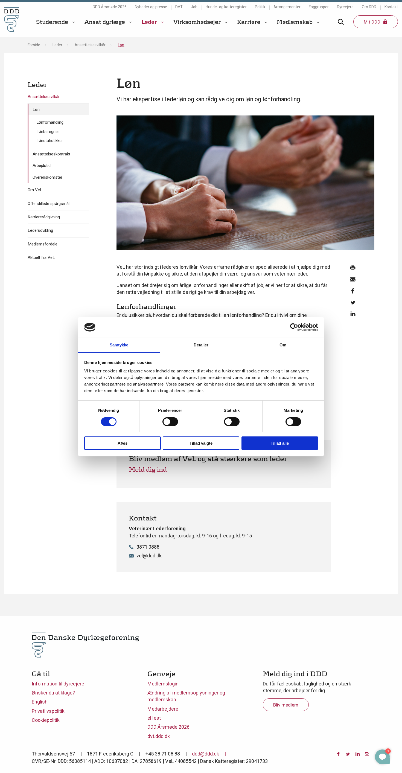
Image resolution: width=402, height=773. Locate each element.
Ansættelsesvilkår (90, 45)
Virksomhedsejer (197, 22)
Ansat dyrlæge (105, 22)
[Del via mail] (352, 280)
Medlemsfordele (42, 244)
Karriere (249, 22)
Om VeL (35, 189)
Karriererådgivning (44, 217)
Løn (36, 109)
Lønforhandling (50, 122)
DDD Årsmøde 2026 (110, 7)
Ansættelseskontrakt (51, 154)
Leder (149, 22)
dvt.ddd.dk (158, 736)
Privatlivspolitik (48, 711)
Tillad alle (280, 443)
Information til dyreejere (58, 684)
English (40, 702)
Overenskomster (47, 177)
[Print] (352, 269)
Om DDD (369, 7)
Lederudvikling (40, 230)
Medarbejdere (162, 709)
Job (194, 7)
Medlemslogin (163, 684)
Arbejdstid (42, 165)
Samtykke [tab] (119, 345)
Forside (34, 45)
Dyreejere (345, 7)
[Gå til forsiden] (11, 19)
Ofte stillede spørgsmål (48, 203)
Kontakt (391, 7)
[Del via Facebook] (352, 292)
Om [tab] (282, 345)
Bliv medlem (285, 705)
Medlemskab (295, 22)
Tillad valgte (201, 443)
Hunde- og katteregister (226, 7)
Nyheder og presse (151, 7)
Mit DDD (372, 22)
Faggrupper (319, 7)
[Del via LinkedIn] (352, 315)
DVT (179, 7)
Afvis (122, 443)
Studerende (52, 22)
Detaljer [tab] (201, 345)
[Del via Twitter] (352, 303)
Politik (260, 7)
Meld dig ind (148, 469)
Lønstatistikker (50, 140)
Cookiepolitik (46, 720)
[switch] (170, 421)
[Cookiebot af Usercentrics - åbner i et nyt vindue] (294, 327)
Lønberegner (48, 131)
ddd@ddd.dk (205, 754)
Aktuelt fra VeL (41, 257)
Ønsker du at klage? (53, 693)
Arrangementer (287, 7)
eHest (154, 718)
